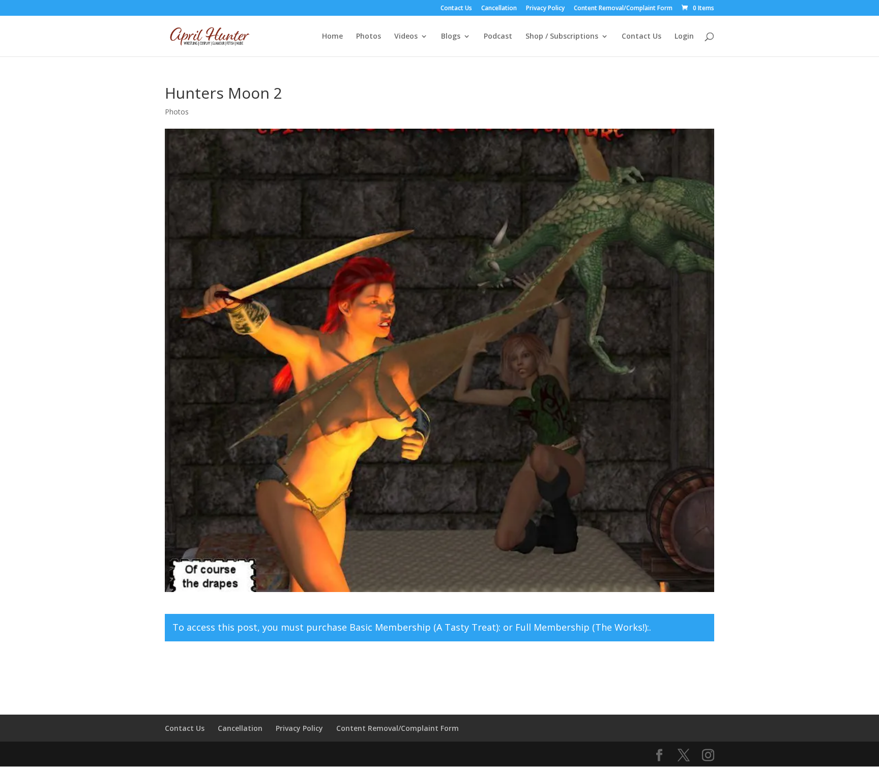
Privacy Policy (545, 8)
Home (332, 37)
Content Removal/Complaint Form (623, 8)
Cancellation (499, 8)
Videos (406, 37)
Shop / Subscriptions (561, 37)
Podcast (498, 37)
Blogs (450, 37)
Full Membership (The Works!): (582, 627)
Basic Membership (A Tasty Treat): (425, 627)
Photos (368, 37)
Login (684, 37)
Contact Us (456, 8)
